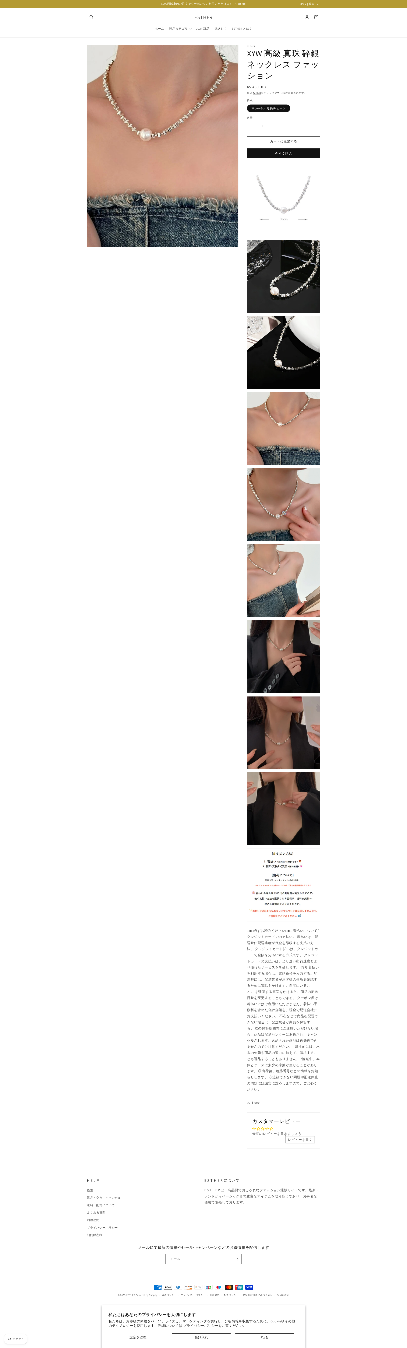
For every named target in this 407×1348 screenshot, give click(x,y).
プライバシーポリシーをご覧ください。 (215, 1325)
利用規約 (93, 1220)
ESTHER (130, 1295)
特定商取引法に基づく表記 (258, 1295)
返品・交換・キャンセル (104, 1197)
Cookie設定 (283, 1295)
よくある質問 (96, 1212)
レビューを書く (300, 1139)
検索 (90, 1190)
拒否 (264, 1337)
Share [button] (256, 1102)
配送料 (257, 93)
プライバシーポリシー (102, 1227)
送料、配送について (101, 1205)
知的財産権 (94, 1235)
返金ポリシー (169, 1295)
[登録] (236, 1259)
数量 (250, 118)
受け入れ (201, 1337)
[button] (91, 17)
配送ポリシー (231, 1295)
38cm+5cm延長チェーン (268, 108)
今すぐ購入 (283, 153)
